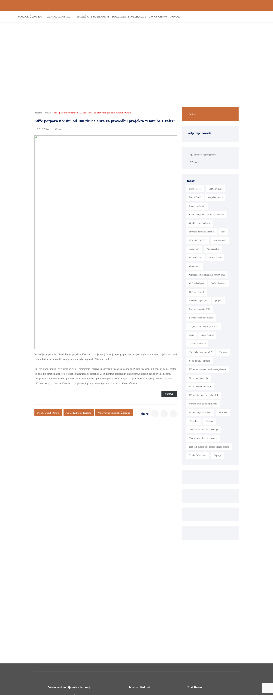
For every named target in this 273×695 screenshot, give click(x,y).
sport (191, 335)
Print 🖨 (169, 394)
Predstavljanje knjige (198, 300)
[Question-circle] (7, 6)
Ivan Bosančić (219, 240)
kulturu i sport (195, 257)
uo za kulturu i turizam (78, 413)
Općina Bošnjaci (196, 283)
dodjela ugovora (215, 197)
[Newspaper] (249, 6)
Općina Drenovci (218, 283)
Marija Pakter (215, 257)
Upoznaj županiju (30, 16)
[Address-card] (12, 6)
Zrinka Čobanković (197, 455)
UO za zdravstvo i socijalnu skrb (203, 395)
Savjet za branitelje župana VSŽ (203, 326)
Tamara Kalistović (197, 343)
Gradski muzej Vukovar (199, 223)
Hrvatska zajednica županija (201, 232)
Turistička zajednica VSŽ (200, 352)
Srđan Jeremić (207, 335)
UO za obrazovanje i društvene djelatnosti (208, 369)
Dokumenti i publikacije (129, 16)
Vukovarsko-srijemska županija (114, 413)
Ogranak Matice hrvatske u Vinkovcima (207, 275)
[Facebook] (255, 6)
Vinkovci (223, 412)
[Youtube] (265, 6)
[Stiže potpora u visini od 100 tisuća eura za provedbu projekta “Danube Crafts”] (155, 413)
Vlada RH (193, 421)
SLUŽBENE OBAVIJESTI (203, 155)
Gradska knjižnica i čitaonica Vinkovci (206, 214)
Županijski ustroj (59, 16)
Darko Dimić (195, 197)
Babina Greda (195, 189)
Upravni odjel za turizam (200, 412)
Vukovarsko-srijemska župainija (203, 429)
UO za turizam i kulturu (200, 386)
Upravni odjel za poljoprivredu (203, 404)
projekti (218, 300)
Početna (38, 112)
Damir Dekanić (215, 189)
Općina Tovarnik (196, 292)
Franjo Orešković (197, 206)
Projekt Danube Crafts (48, 413)
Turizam (223, 352)
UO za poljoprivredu (198, 378)
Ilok (223, 232)
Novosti (176, 16)
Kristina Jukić (213, 249)
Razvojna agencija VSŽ (199, 309)
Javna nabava (158, 16)
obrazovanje (194, 266)
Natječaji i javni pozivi (93, 16)
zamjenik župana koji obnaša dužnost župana (209, 447)
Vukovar (209, 421)
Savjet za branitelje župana (201, 318)
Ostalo (48, 112)
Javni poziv (194, 249)
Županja (217, 455)
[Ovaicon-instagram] (260, 6)
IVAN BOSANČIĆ (197, 240)
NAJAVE (194, 162)
